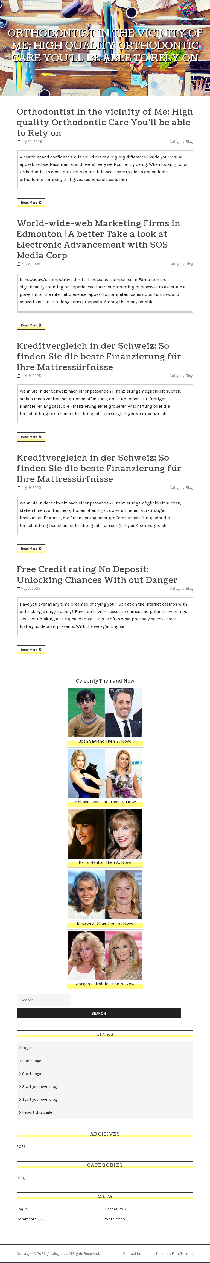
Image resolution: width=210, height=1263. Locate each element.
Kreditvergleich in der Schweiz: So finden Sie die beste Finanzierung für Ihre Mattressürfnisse (99, 356)
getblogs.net (56, 1253)
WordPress (115, 1219)
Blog (189, 142)
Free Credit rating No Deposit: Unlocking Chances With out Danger (97, 575)
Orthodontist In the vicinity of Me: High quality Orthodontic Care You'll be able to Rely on (105, 122)
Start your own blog (39, 1086)
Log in (27, 1047)
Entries (115, 1209)
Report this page (37, 1112)
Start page (31, 1073)
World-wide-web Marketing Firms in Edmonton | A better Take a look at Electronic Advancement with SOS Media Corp (98, 239)
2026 (21, 1146)
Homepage (31, 1060)
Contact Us (132, 1253)
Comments (31, 1219)
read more (29, 203)
